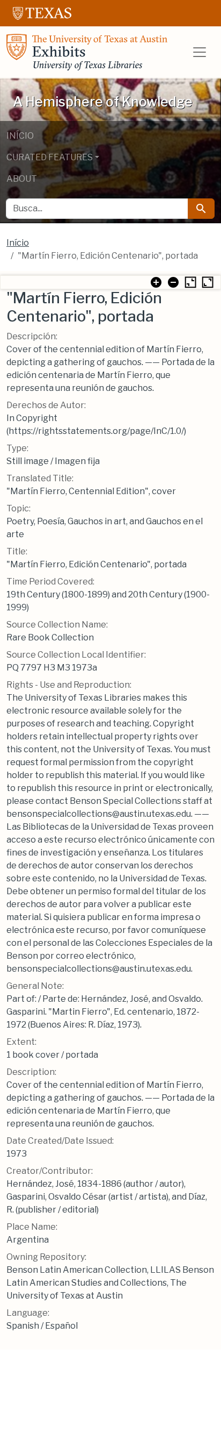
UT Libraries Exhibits (86, 52)
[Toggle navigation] (200, 52)
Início (20, 136)
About (21, 179)
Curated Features (49, 157)
